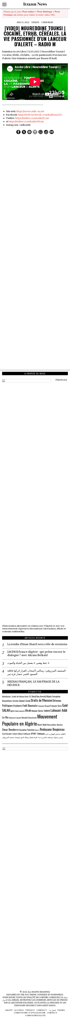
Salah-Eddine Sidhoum (21, 733)
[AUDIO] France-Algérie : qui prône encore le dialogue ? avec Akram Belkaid (36, 653)
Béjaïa (48, 696)
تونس (61, 737)
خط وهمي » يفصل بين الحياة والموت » (28, 662)
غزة (35, 737)
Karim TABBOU (44, 710)
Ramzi (37, 730)
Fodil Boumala (30, 705)
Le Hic (5, 717)
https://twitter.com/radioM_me (32, 118)
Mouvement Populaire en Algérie (29, 720)
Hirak (28, 710)
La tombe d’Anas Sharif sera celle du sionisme (37, 644)
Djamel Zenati (24, 700)
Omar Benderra (10, 729)
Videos (35, 22)
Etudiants (17, 705)
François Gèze (56, 705)
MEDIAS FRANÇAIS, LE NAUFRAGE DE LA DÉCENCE (33, 683)
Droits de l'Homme (41, 700)
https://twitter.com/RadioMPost (26, 121)
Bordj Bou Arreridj (39, 696)
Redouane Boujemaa (52, 729)
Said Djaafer (7, 733)
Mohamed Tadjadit (15, 717)
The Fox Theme (28, 995)
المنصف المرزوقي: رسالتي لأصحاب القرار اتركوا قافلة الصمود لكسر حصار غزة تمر (36, 672)
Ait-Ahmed (21, 696)
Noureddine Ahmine (55, 724)
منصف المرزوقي (8, 737)
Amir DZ (28, 696)
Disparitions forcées (10, 700)
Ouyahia (22, 729)
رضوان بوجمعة (53, 737)
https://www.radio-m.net (30, 111)
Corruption (56, 696)
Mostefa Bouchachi (29, 717)
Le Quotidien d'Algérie (20, 1003)
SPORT (33, 733)
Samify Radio (48, 1005)
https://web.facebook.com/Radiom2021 (40, 114)
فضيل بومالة (28, 737)
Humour (34, 710)
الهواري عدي (50, 733)
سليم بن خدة (42, 737)
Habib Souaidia (20, 711)
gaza (12, 710)
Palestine (31, 729)
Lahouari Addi (59, 710)
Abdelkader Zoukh (9, 696)
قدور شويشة (19, 737)
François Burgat (43, 705)
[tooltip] (18, 132)
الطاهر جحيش (60, 733)
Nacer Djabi (42, 724)
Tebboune (41, 733)
